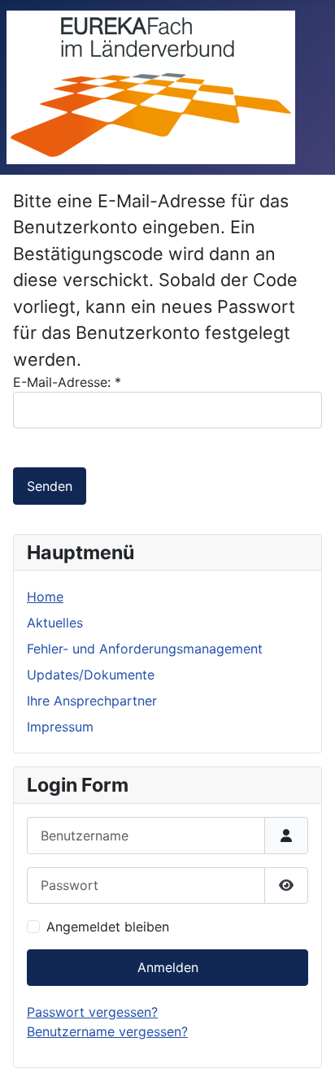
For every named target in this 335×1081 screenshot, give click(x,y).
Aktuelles (55, 622)
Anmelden (167, 967)
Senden (49, 486)
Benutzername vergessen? (107, 1031)
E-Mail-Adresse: (67, 382)
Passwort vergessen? (92, 1012)
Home (45, 596)
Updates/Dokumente (90, 674)
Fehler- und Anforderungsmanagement (145, 648)
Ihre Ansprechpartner (92, 700)
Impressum (60, 726)
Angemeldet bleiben (107, 926)
